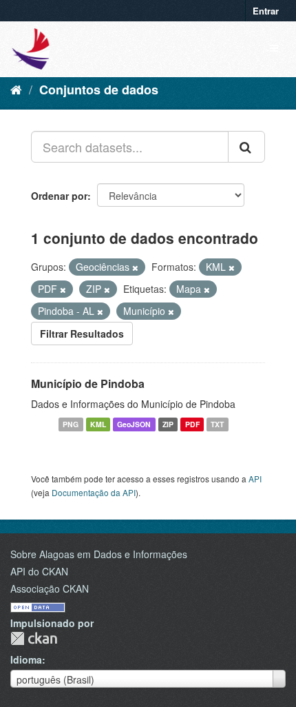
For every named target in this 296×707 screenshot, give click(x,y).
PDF (192, 424)
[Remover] (135, 267)
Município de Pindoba (88, 383)
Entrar (266, 10)
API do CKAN (39, 571)
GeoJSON (134, 424)
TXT (217, 424)
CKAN (33, 638)
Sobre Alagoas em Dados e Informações (98, 554)
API (255, 478)
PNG (70, 424)
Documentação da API (94, 492)
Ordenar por (59, 196)
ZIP (167, 424)
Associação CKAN (49, 588)
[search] (246, 147)
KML (98, 424)
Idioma (26, 659)
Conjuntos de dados (98, 90)
